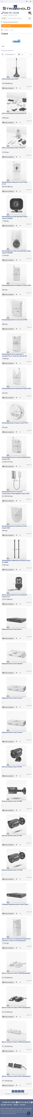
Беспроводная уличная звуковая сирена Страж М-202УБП (14, 217)
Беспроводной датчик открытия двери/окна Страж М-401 (16, 458)
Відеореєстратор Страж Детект (12, 629)
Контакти (22, 1104)
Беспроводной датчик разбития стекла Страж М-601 (14, 527)
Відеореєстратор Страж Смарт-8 (12, 732)
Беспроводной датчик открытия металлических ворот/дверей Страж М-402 (15, 492)
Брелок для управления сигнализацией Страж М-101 (14, 595)
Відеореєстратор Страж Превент (12, 663)
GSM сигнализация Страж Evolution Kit (14, 113)
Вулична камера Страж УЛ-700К (12, 835)
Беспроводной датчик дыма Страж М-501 (15, 423)
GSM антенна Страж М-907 (10, 79)
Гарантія (16, 1104)
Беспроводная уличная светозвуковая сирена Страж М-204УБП (16, 251)
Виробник (6, 29)
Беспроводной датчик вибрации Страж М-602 (16, 285)
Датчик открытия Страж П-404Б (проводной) (16, 973)
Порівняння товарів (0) (7, 50)
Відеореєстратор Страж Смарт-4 (12, 698)
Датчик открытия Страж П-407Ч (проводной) (16, 1076)
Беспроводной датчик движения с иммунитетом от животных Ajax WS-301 (14, 355)
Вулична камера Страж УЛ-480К (12, 801)
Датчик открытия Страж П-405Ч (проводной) (16, 1007)
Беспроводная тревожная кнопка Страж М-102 (14, 183)
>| (22, 1091)
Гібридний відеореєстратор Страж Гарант (15, 904)
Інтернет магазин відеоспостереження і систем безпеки (16, 1110)
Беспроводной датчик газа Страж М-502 (14, 319)
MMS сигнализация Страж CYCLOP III (13, 147)
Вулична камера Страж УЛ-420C (12, 766)
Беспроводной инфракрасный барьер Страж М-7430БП (16, 561)
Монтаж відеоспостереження (10, 22)
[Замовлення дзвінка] (28, 1113)
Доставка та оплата (6, 1104)
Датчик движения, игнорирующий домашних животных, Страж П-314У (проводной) (16, 939)
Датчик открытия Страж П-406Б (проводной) (16, 1042)
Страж (11, 29)
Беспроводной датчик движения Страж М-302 (16, 388)
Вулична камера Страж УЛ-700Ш (12, 870)
